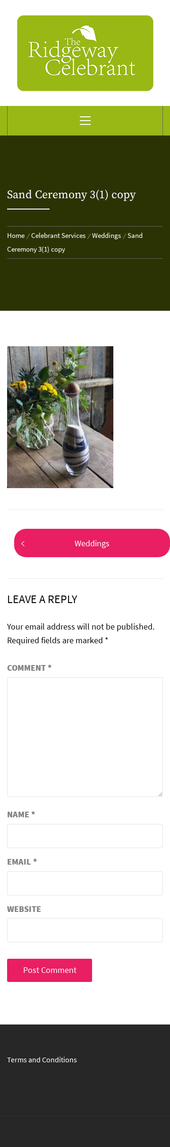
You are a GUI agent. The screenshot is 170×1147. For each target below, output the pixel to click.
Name (21, 814)
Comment (29, 667)
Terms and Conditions (42, 1059)
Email (22, 861)
